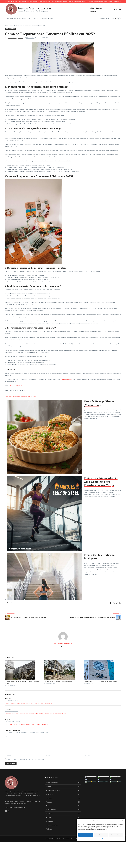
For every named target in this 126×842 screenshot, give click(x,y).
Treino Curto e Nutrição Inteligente (99, 556)
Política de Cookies (100, 838)
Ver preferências (116, 835)
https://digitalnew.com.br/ (15, 385)
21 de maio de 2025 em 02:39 (11, 700)
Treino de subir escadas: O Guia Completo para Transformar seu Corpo (101, 481)
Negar (101, 835)
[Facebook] (63, 646)
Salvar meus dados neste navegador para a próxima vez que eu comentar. (25, 759)
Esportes (44, 18)
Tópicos (98, 8)
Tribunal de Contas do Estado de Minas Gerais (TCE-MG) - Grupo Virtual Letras (26, 724)
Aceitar (85, 835)
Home (6, 25)
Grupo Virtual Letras (35, 8)
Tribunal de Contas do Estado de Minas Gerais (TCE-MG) (60, 681)
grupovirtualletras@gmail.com (15, 38)
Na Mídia (50, 18)
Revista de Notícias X (76, 838)
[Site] (61, 646)
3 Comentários (30, 38)
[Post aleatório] (115, 18)
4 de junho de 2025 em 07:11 (11, 711)
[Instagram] (64, 646)
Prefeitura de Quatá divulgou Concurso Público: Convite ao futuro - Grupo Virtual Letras (28, 703)
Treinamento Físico (11, 18)
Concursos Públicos (36, 18)
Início (91, 8)
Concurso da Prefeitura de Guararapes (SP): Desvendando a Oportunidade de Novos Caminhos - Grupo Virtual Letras (35, 713)
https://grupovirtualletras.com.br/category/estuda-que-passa (20, 396)
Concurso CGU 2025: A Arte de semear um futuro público (100, 681)
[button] (122, 821)
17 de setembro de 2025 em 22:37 (12, 721)
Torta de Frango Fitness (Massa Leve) (99, 403)
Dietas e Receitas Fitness (23, 18)
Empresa (92, 11)
